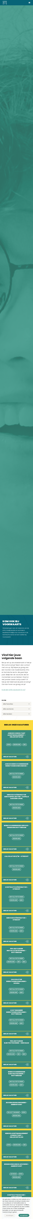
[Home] (5, 2)
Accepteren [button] (24, 1215)
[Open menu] (29, 3)
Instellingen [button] (9, 1215)
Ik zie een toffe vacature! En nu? (13, 690)
